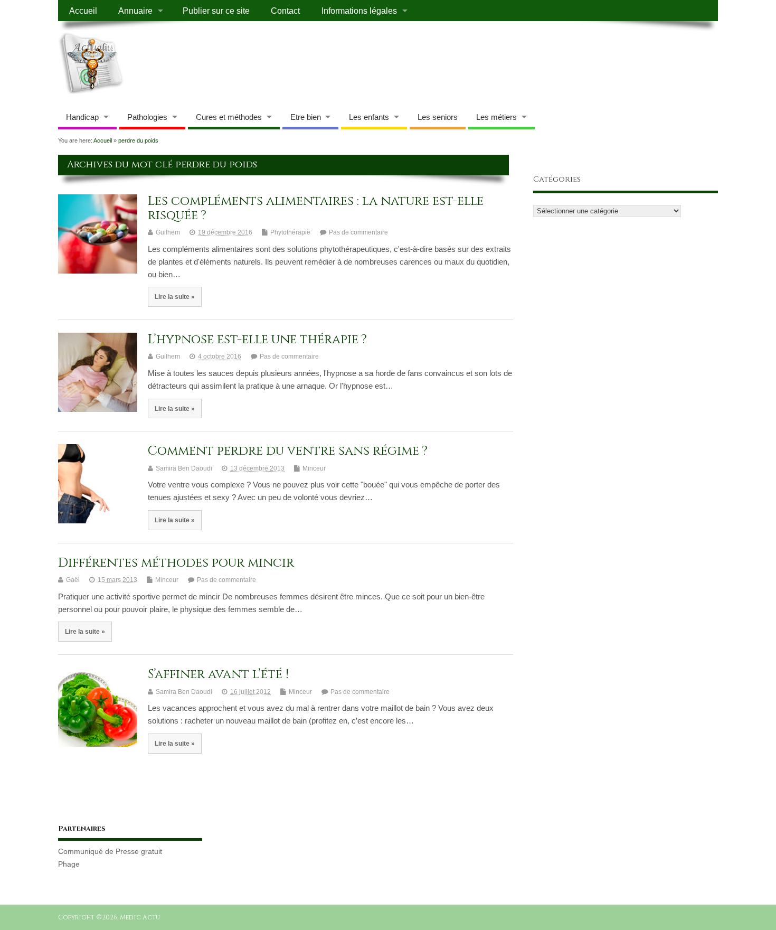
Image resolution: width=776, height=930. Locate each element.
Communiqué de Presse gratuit (110, 852)
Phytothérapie (290, 232)
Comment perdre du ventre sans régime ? (288, 451)
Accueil (83, 10)
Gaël (73, 580)
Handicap (82, 116)
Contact (285, 10)
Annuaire (135, 10)
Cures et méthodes (229, 116)
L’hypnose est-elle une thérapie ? (257, 339)
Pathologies (147, 116)
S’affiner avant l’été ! (218, 674)
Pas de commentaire (358, 232)
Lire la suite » (175, 296)
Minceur (314, 468)
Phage (69, 864)
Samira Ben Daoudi (184, 468)
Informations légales (359, 10)
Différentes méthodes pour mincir (176, 563)
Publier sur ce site (216, 10)
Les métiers (496, 116)
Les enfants (369, 116)
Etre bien (305, 116)
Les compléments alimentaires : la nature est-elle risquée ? (316, 208)
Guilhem (168, 232)
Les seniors (438, 116)
